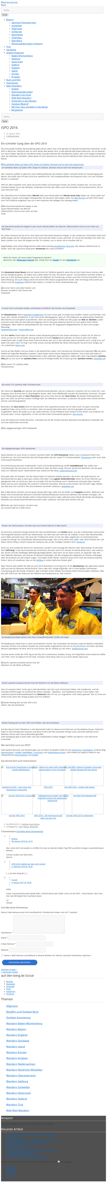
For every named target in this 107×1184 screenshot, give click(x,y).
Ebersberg (16, 40)
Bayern (10, 19)
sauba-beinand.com (68, 470)
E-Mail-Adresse (8, 944)
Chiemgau (16, 37)
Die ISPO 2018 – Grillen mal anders (79, 787)
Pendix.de (80, 542)
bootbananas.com (80, 648)
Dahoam (10, 1166)
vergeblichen (60, 246)
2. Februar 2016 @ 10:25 (22, 866)
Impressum (11, 1168)
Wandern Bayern (16, 1029)
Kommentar (7, 932)
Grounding (11, 1176)
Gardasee (11, 49)
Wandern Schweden (18, 1087)
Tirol (8, 46)
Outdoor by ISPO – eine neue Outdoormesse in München (17, 788)
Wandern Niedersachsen (20, 1064)
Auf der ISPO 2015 (17, 815)
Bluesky (9, 981)
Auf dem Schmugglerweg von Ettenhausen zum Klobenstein (32, 1140)
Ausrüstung (12, 82)
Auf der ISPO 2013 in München (79, 815)
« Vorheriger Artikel (9, 972)
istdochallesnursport (56, 752)
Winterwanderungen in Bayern (27, 43)
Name (4, 937)
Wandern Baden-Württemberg (24, 1023)
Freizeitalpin (87, 750)
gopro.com (20, 345)
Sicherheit (10, 1173)
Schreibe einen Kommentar (29, 831)
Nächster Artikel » (9, 969)
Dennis (14, 838)
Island (14, 70)
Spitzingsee (17, 34)
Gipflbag (39, 560)
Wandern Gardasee (17, 1040)
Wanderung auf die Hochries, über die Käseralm (27, 1142)
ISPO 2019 (48, 787)
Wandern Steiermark (18, 1093)
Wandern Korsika (16, 1052)
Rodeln (15, 88)
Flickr (8, 989)
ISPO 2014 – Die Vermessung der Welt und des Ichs (48, 816)
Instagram (10, 991)
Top (2, 1180)
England (15, 67)
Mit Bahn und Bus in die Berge (19, 1152)
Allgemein (12, 1006)
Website (4, 950)
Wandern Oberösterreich (21, 1075)
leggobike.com (67, 486)
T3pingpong (86, 457)
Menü (3, 5)
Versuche (70, 246)
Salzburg (15, 58)
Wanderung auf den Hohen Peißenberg (23, 1155)
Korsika (15, 73)
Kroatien (15, 76)
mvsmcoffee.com (26, 329)
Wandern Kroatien (17, 1058)
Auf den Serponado (14, 1145)
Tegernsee (16, 28)
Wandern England (16, 1035)
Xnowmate (19, 282)
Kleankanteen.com (9, 329)
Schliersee (16, 31)
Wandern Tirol (14, 1104)
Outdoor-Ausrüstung (30, 824)
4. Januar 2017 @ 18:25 (21, 882)
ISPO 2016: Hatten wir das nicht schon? (28, 864)
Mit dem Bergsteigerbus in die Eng (21, 1147)
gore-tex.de (78, 414)
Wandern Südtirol (16, 1098)
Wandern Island (15, 1046)
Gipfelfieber (27, 752)
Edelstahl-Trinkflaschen (33, 314)
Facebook (10, 986)
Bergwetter (17, 109)
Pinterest (10, 994)
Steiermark (17, 61)
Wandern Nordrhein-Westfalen (24, 1070)
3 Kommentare (12, 136)
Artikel (18, 752)
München (34, 826)
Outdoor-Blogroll (19, 103)
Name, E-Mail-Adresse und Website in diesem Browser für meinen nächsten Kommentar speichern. (47, 955)
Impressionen (8, 752)
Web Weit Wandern (21, 97)
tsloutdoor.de (99, 358)
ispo (20, 826)
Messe (26, 826)
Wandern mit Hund (21, 94)
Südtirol (15, 64)
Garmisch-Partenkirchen (23, 22)
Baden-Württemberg (22, 55)
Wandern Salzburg (17, 1081)
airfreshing (76, 750)
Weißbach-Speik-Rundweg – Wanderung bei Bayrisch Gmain (32, 1135)
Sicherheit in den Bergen (23, 100)
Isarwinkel (16, 25)
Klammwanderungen (22, 91)
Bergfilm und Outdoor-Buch (22, 1011)
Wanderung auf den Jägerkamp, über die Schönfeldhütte (31, 1150)
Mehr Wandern (14, 85)
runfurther (38, 752)
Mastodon (10, 984)
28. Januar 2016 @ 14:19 (21, 841)
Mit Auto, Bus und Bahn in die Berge (29, 106)
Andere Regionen (15, 52)
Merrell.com (80, 198)
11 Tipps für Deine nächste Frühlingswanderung (27, 1157)
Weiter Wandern (13, 1137)
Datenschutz (11, 1171)
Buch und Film (13, 79)
